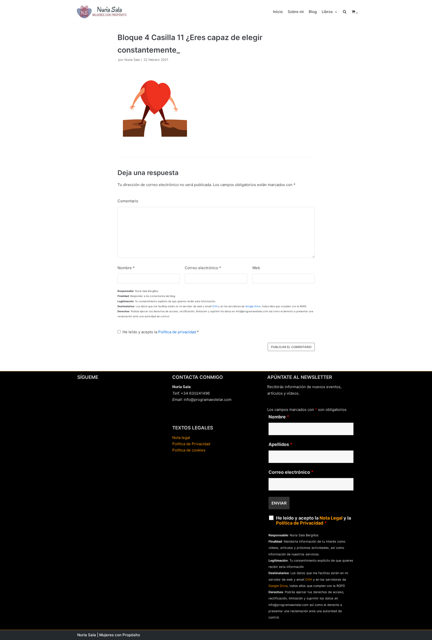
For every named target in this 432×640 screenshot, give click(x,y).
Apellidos (280, 444)
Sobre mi (296, 11)
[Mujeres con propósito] (102, 12)
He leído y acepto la (160, 332)
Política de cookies (189, 450)
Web (256, 267)
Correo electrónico (203, 267)
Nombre (126, 267)
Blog (313, 11)
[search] (347, 11)
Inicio (278, 11)
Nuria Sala (132, 60)
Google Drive (252, 306)
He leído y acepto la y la (313, 521)
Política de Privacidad (191, 443)
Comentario (128, 201)
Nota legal (181, 437)
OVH (215, 306)
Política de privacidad (177, 332)
